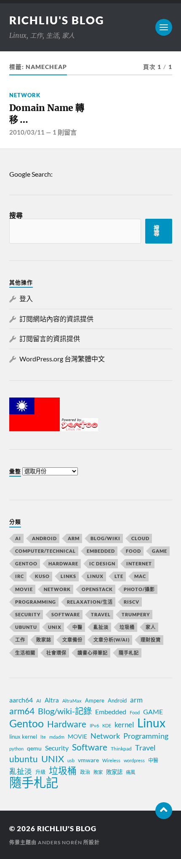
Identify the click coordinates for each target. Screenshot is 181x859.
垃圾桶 (127, 627)
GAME (159, 551)
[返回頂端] (163, 810)
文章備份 (72, 639)
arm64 (22, 711)
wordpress (134, 760)
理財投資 (151, 639)
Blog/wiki (105, 538)
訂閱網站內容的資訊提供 (56, 319)
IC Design (102, 563)
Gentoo (26, 563)
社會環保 (56, 652)
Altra (52, 700)
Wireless (111, 760)
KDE (106, 725)
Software (65, 614)
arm (136, 700)
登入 (26, 298)
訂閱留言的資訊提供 (49, 338)
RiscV (131, 601)
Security (27, 614)
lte (43, 737)
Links (68, 576)
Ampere (94, 700)
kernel (124, 724)
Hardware (63, 563)
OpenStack (97, 589)
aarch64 (21, 700)
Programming (35, 601)
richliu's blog (56, 20)
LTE (118, 576)
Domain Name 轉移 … (46, 113)
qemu (34, 748)
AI (18, 538)
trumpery (136, 614)
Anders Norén (60, 842)
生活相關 (25, 652)
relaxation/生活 (90, 601)
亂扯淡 (101, 627)
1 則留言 (65, 132)
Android (44, 538)
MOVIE (24, 589)
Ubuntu (26, 627)
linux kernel (23, 736)
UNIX (54, 627)
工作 (20, 639)
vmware (88, 760)
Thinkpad (121, 748)
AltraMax (72, 700)
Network (24, 95)
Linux (95, 576)
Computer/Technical (45, 551)
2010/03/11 (27, 132)
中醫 (77, 627)
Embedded (101, 551)
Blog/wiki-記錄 (65, 711)
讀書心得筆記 (92, 652)
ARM (74, 538)
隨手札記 (129, 652)
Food (133, 551)
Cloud (140, 538)
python (16, 748)
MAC (140, 576)
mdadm (56, 737)
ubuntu (23, 759)
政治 (85, 772)
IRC (19, 576)
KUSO (42, 576)
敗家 (98, 772)
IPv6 (94, 725)
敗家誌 (43, 639)
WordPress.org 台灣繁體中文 (62, 359)
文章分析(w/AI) (111, 639)
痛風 (130, 772)
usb (71, 760)
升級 (40, 772)
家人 (151, 627)
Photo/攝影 (139, 589)
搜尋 (16, 215)
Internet (139, 563)
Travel (101, 614)
